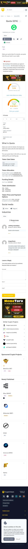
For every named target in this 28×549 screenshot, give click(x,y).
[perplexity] (16, 496)
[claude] (23, 496)
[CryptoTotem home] (2, 9)
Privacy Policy (6, 503)
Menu (26, 9)
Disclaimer (5, 505)
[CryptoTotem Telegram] (7, 496)
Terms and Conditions (8, 500)
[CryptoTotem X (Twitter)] (3, 496)
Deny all (18, 539)
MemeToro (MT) (7, 368)
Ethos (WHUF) (7, 393)
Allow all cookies (9, 539)
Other (5, 35)
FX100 (5, 433)
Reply (9, 233)
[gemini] (20, 496)
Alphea (5, 472)
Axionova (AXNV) (8, 453)
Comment (4, 269)
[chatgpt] (12, 496)
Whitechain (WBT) (8, 413)
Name (3, 281)
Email (3, 288)
